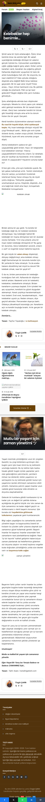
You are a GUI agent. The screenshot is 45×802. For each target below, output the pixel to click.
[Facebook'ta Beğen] (4, 777)
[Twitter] (16, 336)
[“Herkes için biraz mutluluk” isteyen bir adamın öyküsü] (33, 359)
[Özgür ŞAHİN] (9, 335)
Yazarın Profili (36, 331)
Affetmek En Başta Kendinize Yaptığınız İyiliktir (11, 397)
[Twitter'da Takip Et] (9, 777)
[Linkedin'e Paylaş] (31, 799)
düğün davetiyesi (12, 714)
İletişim (30, 797)
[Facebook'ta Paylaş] (4, 799)
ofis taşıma (10, 733)
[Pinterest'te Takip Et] (17, 777)
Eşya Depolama (12, 719)
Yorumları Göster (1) (21, 408)
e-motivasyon (32, 321)
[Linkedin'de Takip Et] (13, 777)
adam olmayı (22, 254)
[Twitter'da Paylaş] (13, 799)
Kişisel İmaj (37, 9)
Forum (7, 9)
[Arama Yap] (37, 3)
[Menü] (41, 3)
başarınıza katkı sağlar (19, 550)
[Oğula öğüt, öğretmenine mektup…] (11, 359)
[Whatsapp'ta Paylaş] (22, 799)
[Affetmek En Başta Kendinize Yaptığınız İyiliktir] (11, 386)
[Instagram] (21, 336)
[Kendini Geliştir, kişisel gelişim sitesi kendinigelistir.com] (14, 3)
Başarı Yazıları (22, 9)
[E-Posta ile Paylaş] (40, 799)
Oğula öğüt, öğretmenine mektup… (8, 375)
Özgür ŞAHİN (20, 332)
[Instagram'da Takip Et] (26, 777)
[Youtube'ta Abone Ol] (21, 777)
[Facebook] (19, 336)
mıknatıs (8, 729)
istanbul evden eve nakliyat (17, 724)
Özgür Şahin (35, 789)
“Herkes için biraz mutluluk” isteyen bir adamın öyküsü (33, 375)
